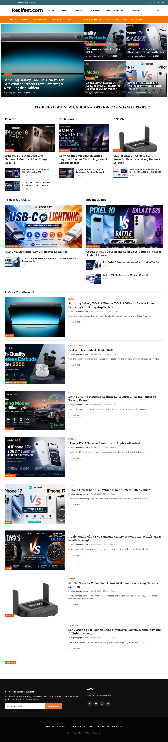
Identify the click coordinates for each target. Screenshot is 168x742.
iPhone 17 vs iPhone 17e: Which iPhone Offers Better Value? (144, 85)
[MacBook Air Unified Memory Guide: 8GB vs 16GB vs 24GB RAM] (120, 173)
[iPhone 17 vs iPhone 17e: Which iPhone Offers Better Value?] (146, 79)
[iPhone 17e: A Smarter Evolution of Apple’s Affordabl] (146, 42)
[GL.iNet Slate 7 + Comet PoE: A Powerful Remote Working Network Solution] (138, 138)
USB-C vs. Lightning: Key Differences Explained (36, 251)
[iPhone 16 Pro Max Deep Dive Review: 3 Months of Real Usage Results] (30, 138)
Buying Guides (93, 246)
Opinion (65, 10)
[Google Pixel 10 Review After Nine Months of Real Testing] (12, 186)
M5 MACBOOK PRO (132, 19)
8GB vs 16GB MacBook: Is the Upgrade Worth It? (125, 275)
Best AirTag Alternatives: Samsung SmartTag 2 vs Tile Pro (131, 262)
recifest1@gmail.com (26, 2)
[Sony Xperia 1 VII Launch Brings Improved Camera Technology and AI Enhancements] (84, 138)
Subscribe (53, 706)
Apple (13, 19)
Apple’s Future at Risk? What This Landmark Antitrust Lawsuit (92, 170)
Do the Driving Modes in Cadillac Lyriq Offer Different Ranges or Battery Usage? (103, 85)
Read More (75, 322)
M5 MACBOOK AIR (92, 19)
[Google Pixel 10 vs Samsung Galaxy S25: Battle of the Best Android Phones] (124, 226)
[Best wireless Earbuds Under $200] (105, 42)
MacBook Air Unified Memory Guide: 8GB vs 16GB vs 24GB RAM (145, 170)
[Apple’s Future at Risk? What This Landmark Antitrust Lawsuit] (66, 173)
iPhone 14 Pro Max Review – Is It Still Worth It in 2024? (37, 170)
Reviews (79, 10)
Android (57, 19)
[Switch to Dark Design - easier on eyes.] (159, 2)
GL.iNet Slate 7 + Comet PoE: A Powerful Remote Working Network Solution (137, 159)
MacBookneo (40, 19)
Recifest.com (78, 733)
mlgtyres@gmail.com (13, 93)
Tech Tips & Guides (115, 10)
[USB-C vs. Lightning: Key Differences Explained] (43, 226)
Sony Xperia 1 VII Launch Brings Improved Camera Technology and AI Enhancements (83, 159)
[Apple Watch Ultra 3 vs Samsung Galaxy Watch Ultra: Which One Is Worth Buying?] (35, 550)
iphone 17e (133, 45)
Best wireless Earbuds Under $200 (103, 51)
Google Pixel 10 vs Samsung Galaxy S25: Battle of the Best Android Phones (123, 253)
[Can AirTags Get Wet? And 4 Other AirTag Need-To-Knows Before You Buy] (12, 262)
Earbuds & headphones (97, 45)
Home (51, 10)
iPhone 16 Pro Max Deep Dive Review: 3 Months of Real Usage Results (26, 159)
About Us (117, 726)
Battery (90, 78)
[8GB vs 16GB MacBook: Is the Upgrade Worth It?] (93, 279)
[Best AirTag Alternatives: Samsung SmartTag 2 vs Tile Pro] (93, 265)
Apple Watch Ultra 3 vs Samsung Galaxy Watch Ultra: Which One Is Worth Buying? (114, 538)
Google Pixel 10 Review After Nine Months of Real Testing (36, 184)
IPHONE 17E (73, 19)
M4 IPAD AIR (112, 19)
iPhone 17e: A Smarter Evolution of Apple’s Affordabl (146, 51)
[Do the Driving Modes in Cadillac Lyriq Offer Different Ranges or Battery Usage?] (105, 79)
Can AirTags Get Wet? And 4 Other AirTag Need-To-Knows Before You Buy (50, 259)
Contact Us (135, 10)
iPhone (25, 19)
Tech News (94, 10)
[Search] (163, 2)
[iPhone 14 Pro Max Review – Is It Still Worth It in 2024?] (12, 173)
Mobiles (8, 75)
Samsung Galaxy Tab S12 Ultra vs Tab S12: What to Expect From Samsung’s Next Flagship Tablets (34, 84)
